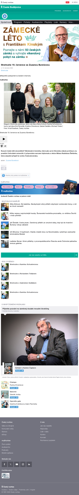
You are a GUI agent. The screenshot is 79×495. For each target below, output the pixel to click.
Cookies (4, 490)
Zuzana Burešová (12, 160)
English (32, 490)
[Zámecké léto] (39, 42)
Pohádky (28, 187)
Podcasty (5, 450)
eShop (4, 434)
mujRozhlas (5, 182)
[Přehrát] (3, 139)
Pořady (27, 22)
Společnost (6, 22)
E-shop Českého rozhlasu (13, 304)
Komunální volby (8, 429)
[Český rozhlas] (7, 2)
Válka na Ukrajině (8, 426)
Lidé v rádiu (44, 432)
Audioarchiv (67, 11)
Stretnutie (4, 70)
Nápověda (44, 429)
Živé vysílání (51, 187)
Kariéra (42, 434)
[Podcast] (1, 146)
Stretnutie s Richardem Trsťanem (23, 274)
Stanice (4, 432)
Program (58, 11)
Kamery (75, 11)
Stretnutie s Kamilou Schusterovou (24, 264)
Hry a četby (7, 187)
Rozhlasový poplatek (47, 440)
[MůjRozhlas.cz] (4, 80)
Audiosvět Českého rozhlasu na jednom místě (16, 196)
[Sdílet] (5, 146)
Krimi (18, 187)
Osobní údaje (13, 490)
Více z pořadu (8, 261)
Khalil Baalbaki (13, 128)
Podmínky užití (24, 490)
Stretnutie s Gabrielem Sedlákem (23, 283)
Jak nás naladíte (46, 426)
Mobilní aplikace (7, 453)
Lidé (56, 22)
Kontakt (43, 437)
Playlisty (48, 22)
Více (71, 22)
